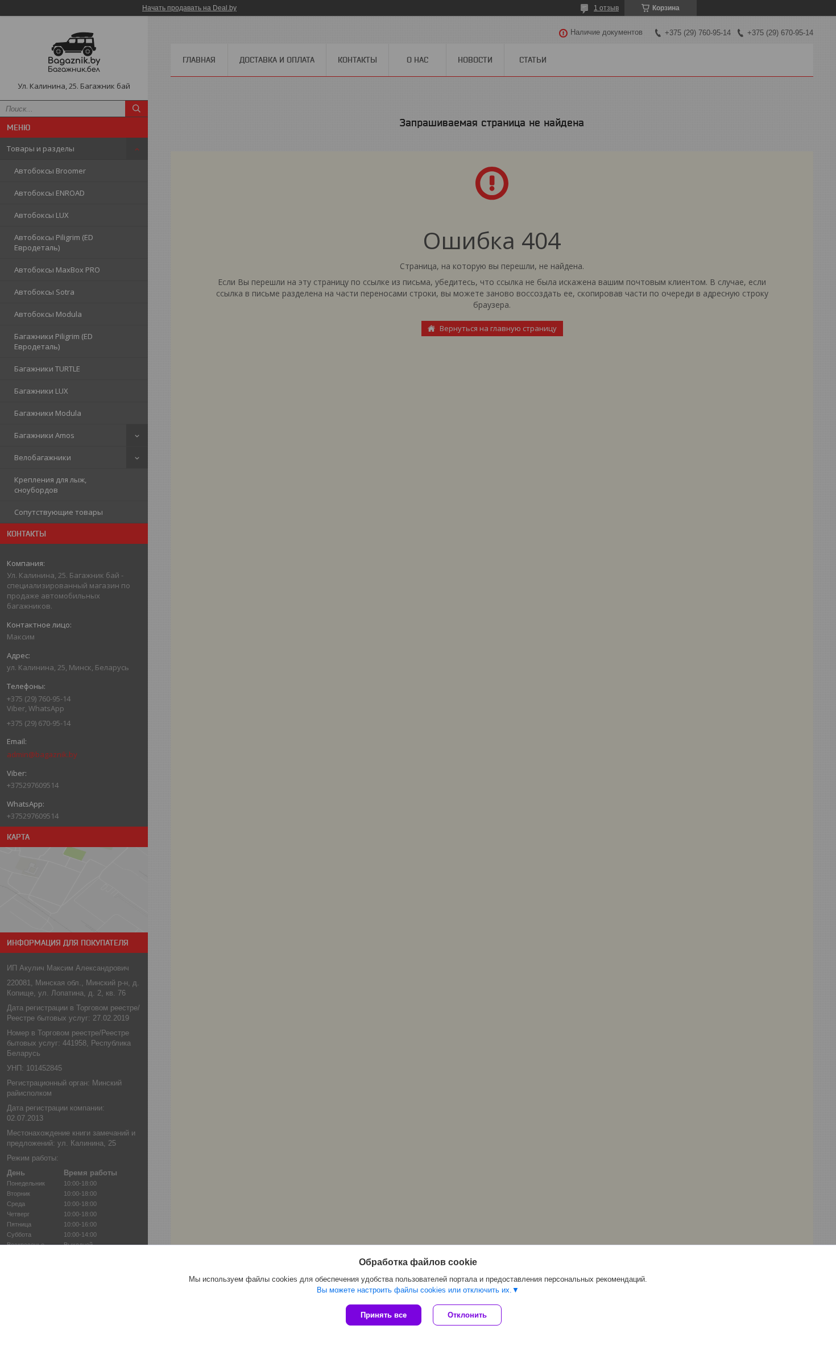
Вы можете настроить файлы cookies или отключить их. (414, 1290)
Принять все (384, 1315)
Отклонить (467, 1315)
